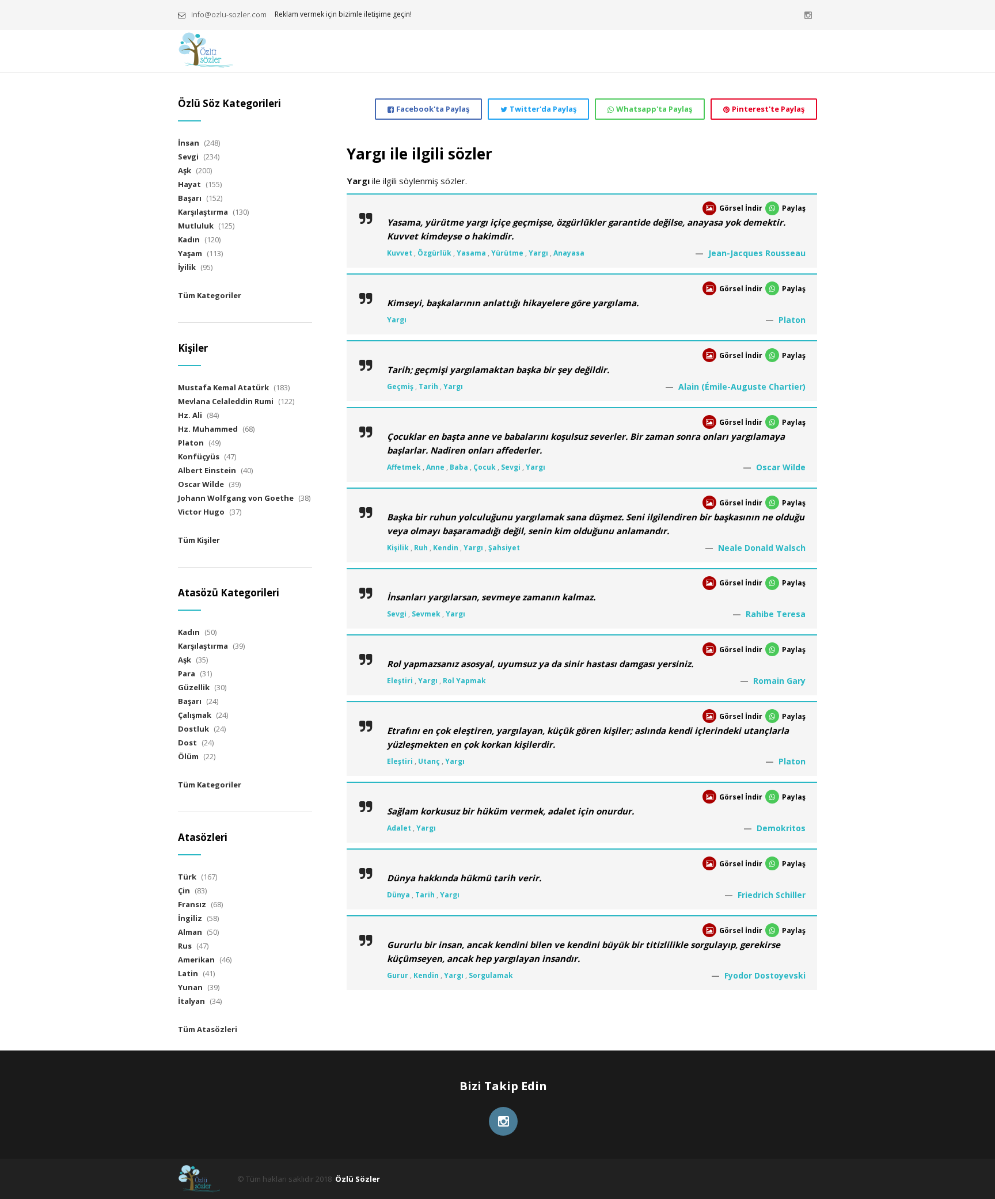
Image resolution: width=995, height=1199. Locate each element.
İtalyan (191, 1001)
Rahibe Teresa (776, 613)
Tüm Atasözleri (207, 1029)
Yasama (471, 253)
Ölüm (188, 756)
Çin (184, 890)
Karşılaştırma (203, 212)
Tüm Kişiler (199, 540)
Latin (188, 973)
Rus (185, 946)
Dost (187, 742)
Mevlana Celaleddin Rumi (226, 401)
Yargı (538, 253)
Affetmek (404, 467)
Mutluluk (196, 225)
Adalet (399, 828)
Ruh (421, 548)
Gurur (397, 975)
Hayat (189, 184)
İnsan (188, 143)
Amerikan (196, 959)
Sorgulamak (491, 975)
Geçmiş (400, 386)
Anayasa (568, 253)
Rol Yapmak (464, 681)
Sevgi (511, 467)
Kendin (445, 548)
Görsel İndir (740, 208)
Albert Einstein (207, 470)
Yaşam (190, 253)
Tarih (428, 386)
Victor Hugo (201, 512)
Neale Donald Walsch (762, 547)
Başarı (190, 198)
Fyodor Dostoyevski (765, 975)
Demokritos (781, 828)
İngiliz (190, 918)
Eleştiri (400, 681)
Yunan (190, 987)
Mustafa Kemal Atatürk (223, 387)
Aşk (184, 170)
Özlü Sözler (357, 1179)
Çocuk (484, 467)
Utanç (429, 761)
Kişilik (398, 548)
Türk (187, 876)
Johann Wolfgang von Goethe (236, 498)
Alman (190, 932)
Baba (459, 467)
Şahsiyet (504, 548)
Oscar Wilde (781, 467)
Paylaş (794, 208)
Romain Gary (779, 680)
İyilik (187, 267)
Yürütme (507, 253)
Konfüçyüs (198, 456)
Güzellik (194, 687)
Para (186, 673)
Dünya (398, 895)
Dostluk (193, 729)
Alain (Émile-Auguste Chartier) (742, 386)
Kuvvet (399, 253)
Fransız (192, 904)
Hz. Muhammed (208, 429)
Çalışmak (194, 715)
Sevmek (426, 614)
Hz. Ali (190, 415)
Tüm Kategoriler (209, 295)
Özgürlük (434, 253)
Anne (435, 467)
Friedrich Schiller (772, 894)
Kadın (189, 239)
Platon (792, 319)
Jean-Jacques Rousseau (757, 253)
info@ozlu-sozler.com (229, 14)
